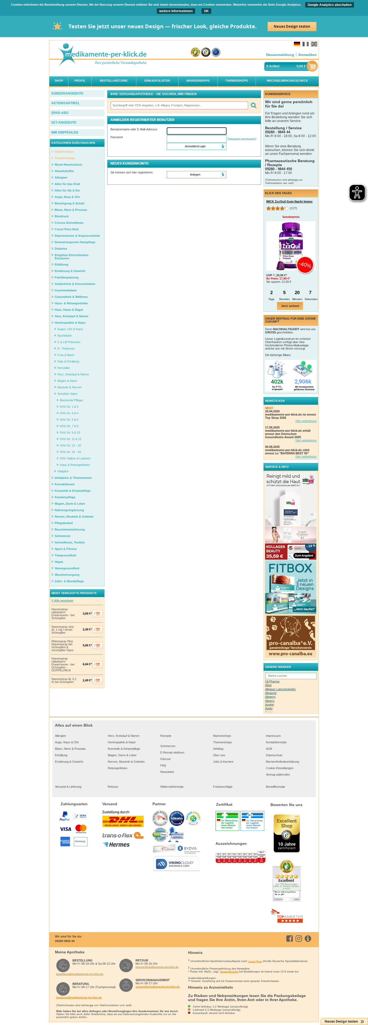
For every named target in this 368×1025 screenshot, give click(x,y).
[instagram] (300, 938)
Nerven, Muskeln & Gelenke (126, 761)
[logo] (102, 55)
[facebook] (290, 938)
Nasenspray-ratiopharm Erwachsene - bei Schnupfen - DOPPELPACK (62, 664)
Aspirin (269, 704)
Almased (270, 693)
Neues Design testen (292, 26)
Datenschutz (274, 755)
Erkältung (61, 755)
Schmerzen (167, 746)
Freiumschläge (222, 786)
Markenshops (222, 735)
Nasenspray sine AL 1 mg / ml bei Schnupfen (62, 629)
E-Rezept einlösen (172, 752)
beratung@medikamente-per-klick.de (79, 997)
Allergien (60, 735)
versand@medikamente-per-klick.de (158, 986)
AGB (269, 748)
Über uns (219, 755)
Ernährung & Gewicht (69, 761)
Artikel (274, 66)
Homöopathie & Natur (122, 742)
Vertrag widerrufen (278, 774)
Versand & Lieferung (68, 786)
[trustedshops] (205, 52)
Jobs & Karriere (223, 761)
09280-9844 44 (65, 941)
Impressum (273, 735)
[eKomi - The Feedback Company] (195, 52)
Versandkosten (229, 971)
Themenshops (222, 742)
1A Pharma (272, 681)
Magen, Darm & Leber (122, 755)
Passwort (116, 137)
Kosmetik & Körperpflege (124, 748)
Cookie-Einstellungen (279, 768)
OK (206, 11)
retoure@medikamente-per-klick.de (157, 966)
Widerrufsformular (172, 786)
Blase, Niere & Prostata (70, 748)
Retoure (113, 786)
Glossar (165, 759)
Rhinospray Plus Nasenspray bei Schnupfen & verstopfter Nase (62, 646)
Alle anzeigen (63, 600)
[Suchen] (253, 105)
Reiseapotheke (117, 768)
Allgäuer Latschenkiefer (280, 689)
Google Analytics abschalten (330, 5)
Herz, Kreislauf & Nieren (123, 735)
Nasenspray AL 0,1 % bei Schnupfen (64, 681)
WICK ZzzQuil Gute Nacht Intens (289, 201)
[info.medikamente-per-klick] (309, 938)
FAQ (163, 765)
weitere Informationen (176, 11)
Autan (269, 708)
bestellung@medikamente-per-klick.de (79, 973)
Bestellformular (275, 786)
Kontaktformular (276, 742)
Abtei (268, 685)
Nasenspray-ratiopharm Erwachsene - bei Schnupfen (62, 614)
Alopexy (270, 696)
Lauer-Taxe (255, 961)
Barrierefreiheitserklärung (282, 761)
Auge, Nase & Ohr (67, 742)
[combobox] (179, 105)
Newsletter (167, 771)
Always (270, 700)
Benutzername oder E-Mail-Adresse (133, 129)
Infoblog (218, 748)
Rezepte (165, 735)
